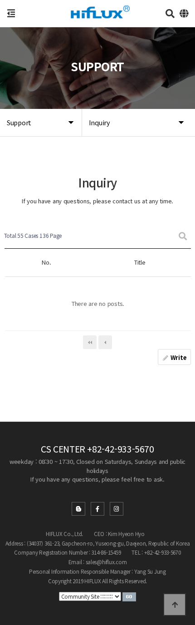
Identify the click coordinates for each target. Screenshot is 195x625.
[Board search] (182, 236)
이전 (105, 342)
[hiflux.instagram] (116, 509)
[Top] (174, 604)
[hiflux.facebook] (97, 509)
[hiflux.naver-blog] (78, 509)
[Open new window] (129, 595)
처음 (90, 342)
